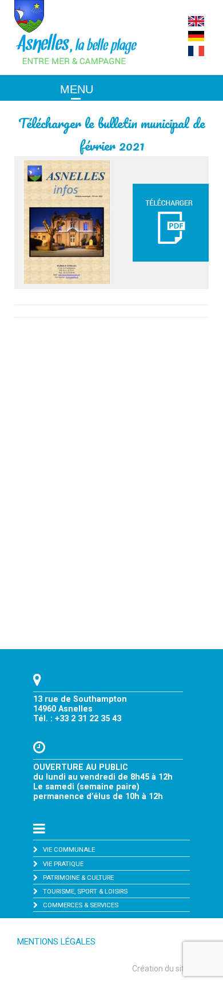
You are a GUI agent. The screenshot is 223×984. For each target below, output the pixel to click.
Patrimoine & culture (78, 878)
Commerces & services (80, 905)
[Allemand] (196, 38)
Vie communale (69, 849)
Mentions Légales (56, 941)
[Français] (196, 53)
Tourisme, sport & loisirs (85, 891)
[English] (196, 23)
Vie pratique (63, 864)
